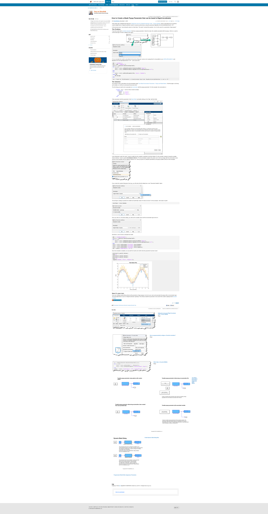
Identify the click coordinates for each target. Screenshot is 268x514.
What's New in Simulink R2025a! (160, 362)
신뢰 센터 (91, 506)
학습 (113, 1)
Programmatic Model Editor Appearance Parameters (125, 474)
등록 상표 (96, 506)
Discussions (122, 4)
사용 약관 (126, 506)
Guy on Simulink (100, 12)
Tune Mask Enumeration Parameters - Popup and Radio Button (194, 380)
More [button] (137, 4)
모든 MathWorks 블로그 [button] (92, 7)
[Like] (173, 303)
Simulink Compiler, (127, 305)
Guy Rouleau (117, 21)
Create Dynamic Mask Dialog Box (152, 437)
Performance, (121, 305)
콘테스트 (128, 4)
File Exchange (101, 4)
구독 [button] (101, 7)
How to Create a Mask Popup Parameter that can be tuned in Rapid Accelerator (141, 18)
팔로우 (177, 303)
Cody (107, 4)
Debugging (100, 38)
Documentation (93, 49)
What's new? (100, 36)
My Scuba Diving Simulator (98, 27)
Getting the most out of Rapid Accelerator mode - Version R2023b (167, 314)
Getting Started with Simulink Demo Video (98, 51)
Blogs (133, 4)
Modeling (100, 39)
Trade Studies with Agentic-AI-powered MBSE (101, 21)
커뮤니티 (108, 1)
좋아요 (172, 21)
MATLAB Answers (93, 4)
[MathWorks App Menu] (178, 2)
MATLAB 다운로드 (163, 1)
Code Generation (100, 41)
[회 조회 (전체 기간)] (156, 21)
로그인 (171, 2)
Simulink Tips (100, 43)
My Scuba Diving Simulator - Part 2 (99, 25)
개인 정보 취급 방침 (103, 506)
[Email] (172, 305)
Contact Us (131, 506)
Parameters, (116, 305)
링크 (120, 485)
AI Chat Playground (114, 4)
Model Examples (93, 53)
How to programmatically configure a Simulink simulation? (163, 335)
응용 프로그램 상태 (119, 506)
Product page (93, 55)
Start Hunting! (93, 70)
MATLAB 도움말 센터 (99, 1)
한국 (177, 507)
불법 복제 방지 (111, 506)
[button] (175, 1)
